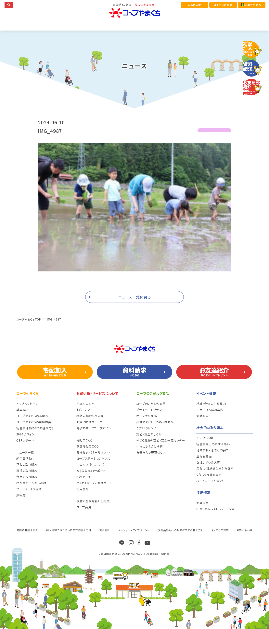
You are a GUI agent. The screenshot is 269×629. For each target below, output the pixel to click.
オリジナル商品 (146, 416)
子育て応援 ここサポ (90, 464)
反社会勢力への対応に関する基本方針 (181, 530)
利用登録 (82, 489)
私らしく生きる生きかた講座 (215, 468)
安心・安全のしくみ (148, 434)
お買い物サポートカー (91, 422)
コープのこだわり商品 (151, 404)
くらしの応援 (204, 438)
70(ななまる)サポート (91, 471)
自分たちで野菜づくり (150, 452)
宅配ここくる (84, 440)
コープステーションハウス (93, 458)
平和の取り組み (26, 464)
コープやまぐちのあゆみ (32, 416)
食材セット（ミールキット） (93, 452)
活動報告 (202, 416)
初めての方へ (252, 5)
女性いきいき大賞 (208, 462)
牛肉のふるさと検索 (149, 446)
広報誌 (21, 495)
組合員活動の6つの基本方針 (35, 428)
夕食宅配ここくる (87, 446)
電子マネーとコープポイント (95, 428)
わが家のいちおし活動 (31, 483)
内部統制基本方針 (27, 530)
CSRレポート (25, 440)
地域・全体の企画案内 (211, 404)
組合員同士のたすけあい (213, 444)
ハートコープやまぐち (210, 481)
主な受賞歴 (204, 456)
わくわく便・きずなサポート (94, 483)
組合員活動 (24, 458)
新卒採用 (202, 503)
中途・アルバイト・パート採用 (215, 509)
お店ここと (83, 410)
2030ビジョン (25, 434)
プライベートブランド (150, 410)
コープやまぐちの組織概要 (33, 422)
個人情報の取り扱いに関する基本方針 (68, 530)
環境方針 (104, 530)
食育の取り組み (26, 477)
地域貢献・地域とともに (212, 450)
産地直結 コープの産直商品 (154, 422)
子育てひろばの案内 (209, 410)
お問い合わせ (245, 530)
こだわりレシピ (146, 428)
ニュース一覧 (25, 452)
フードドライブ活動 (29, 489)
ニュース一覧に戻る (134, 296)
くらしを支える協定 (209, 474)
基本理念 (22, 410)
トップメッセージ (27, 404)
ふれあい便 (84, 477)
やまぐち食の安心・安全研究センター (160, 440)
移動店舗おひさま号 (89, 416)
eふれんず (194, 5)
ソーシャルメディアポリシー (134, 530)
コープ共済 (83, 507)
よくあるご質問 (223, 5)
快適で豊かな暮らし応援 (93, 501)
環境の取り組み (26, 471)
